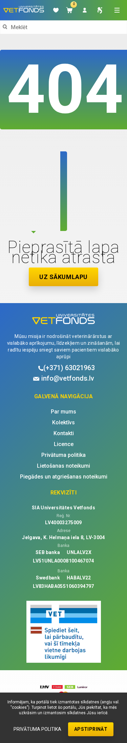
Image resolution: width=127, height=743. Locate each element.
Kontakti (64, 433)
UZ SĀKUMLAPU (63, 276)
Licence (63, 444)
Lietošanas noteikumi (63, 466)
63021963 (69, 368)
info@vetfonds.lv (67, 378)
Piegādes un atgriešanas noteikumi (63, 477)
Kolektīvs (63, 422)
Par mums (63, 412)
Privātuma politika (37, 729)
